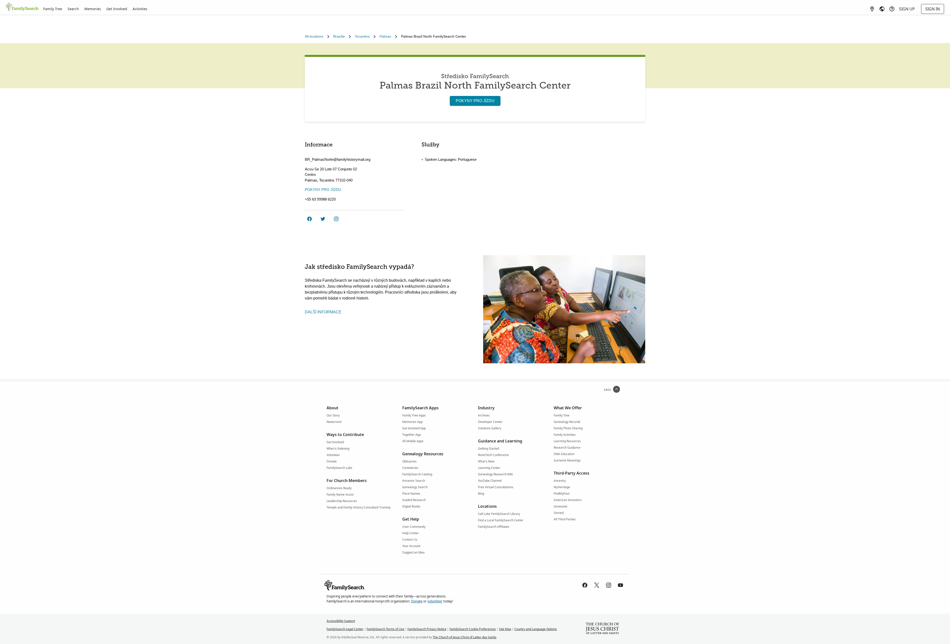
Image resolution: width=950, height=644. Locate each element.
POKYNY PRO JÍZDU (475, 101)
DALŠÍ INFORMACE (323, 312)
